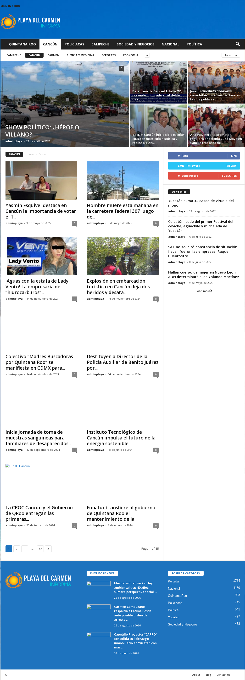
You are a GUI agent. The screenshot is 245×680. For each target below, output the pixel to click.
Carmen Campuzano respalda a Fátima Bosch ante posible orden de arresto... (132, 613)
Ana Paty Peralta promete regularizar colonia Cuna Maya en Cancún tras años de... (216, 138)
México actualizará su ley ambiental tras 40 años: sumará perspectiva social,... (135, 587)
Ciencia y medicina (80, 55)
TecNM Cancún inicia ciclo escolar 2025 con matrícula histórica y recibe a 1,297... (158, 138)
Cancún (50, 44)
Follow (231, 165)
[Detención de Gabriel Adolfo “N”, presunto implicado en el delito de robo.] (158, 82)
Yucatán (173, 617)
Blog (208, 674)
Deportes (109, 55)
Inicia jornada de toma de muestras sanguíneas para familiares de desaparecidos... (38, 438)
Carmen (53, 55)
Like (234, 155)
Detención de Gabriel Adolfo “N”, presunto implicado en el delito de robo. (157, 95)
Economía (130, 55)
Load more (202, 291)
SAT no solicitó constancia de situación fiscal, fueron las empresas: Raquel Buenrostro (202, 251)
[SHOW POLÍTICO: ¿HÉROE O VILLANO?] (64, 104)
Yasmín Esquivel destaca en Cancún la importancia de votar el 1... (41, 211)
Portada (173, 581)
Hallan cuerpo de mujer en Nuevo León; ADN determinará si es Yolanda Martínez (203, 274)
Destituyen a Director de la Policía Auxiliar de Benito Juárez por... (122, 362)
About (196, 674)
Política (194, 44)
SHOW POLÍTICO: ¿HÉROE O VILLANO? (42, 130)
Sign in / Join (10, 6)
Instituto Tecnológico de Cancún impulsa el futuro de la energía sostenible (121, 438)
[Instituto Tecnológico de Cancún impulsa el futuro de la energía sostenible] (123, 407)
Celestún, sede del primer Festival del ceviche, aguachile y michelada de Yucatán (200, 226)
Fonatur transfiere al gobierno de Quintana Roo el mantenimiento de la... (121, 513)
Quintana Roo (22, 44)
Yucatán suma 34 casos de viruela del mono (201, 203)
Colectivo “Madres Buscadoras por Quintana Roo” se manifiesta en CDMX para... (39, 362)
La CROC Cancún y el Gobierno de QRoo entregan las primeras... (39, 513)
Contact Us (223, 674)
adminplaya (13, 141)
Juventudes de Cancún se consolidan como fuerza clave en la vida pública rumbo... (215, 95)
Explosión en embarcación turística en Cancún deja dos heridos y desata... (118, 287)
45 (40, 549)
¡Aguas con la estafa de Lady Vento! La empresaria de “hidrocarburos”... (37, 287)
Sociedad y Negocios (136, 44)
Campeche (100, 44)
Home (31, 154)
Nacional (170, 44)
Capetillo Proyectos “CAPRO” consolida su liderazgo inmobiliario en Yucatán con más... (135, 640)
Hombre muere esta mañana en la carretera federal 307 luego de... (122, 211)
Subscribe (229, 175)
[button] (237, 44)
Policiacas (74, 44)
